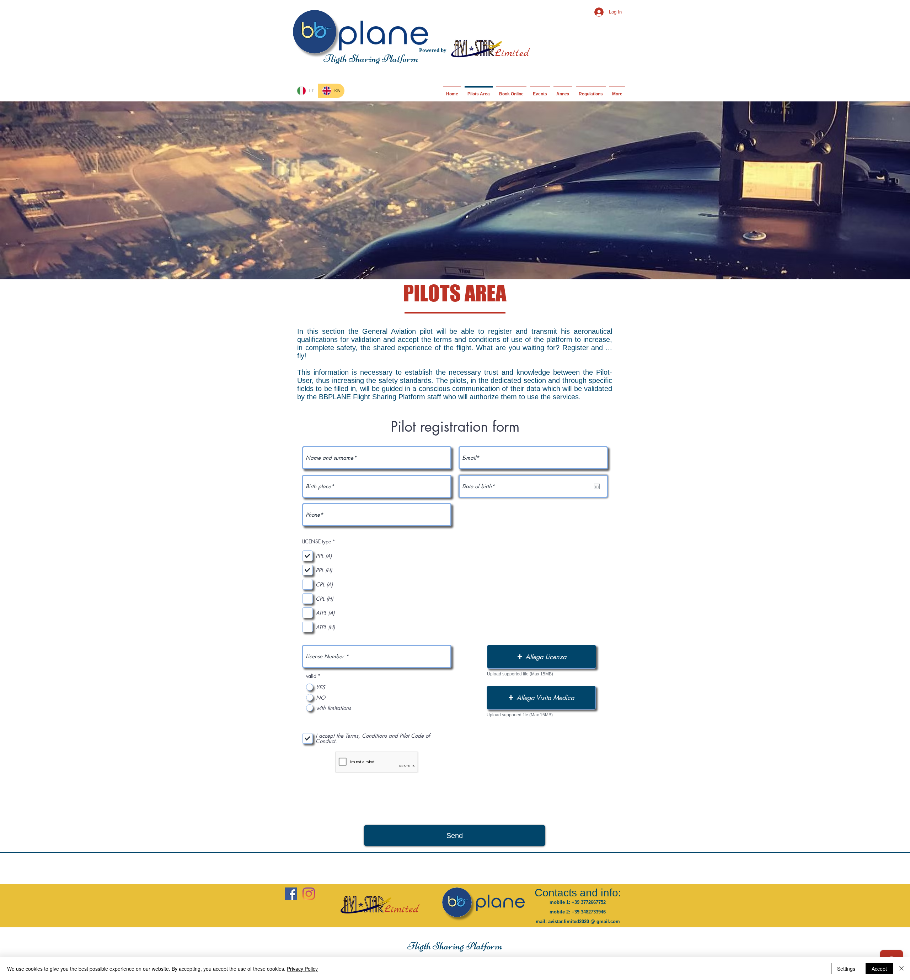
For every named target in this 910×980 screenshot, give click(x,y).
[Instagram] (309, 893)
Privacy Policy (302, 968)
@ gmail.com (605, 921)
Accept (879, 968)
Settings (846, 968)
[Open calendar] (597, 486)
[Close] (901, 968)
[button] (541, 657)
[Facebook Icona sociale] (291, 893)
